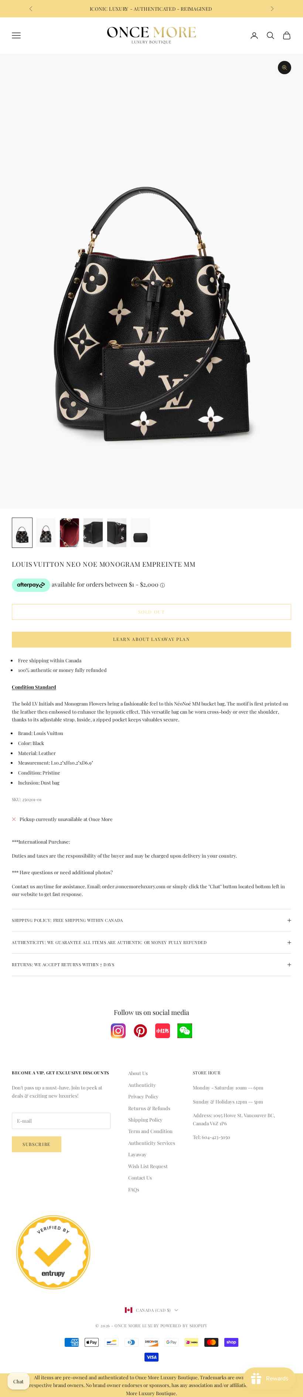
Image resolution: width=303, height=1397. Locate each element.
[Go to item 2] (45, 533)
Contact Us (140, 1177)
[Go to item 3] (69, 533)
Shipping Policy (145, 1119)
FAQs (133, 1189)
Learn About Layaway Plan (151, 639)
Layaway (137, 1154)
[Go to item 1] (22, 533)
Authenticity (142, 1085)
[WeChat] (184, 1030)
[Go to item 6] (140, 533)
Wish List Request (148, 1166)
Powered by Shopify (184, 1325)
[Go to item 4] (93, 533)
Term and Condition (150, 1131)
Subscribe (37, 1144)
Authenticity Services (151, 1143)
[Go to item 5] (116, 533)
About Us (138, 1073)
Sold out (151, 612)
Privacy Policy (143, 1096)
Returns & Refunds (149, 1108)
